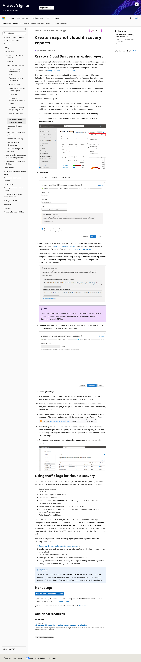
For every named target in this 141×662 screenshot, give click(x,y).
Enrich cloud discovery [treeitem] (15, 139)
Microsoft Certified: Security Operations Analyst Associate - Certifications (61, 625)
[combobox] (14, 33)
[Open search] (131, 18)
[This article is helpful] (133, 51)
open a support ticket (60, 601)
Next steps (119, 44)
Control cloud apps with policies (49, 593)
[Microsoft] (3, 18)
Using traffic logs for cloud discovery (61, 70)
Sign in (136, 18)
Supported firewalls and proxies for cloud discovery (59, 546)
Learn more (83, 606)
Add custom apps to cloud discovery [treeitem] (16, 79)
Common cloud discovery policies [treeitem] (16, 133)
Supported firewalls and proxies (63, 246)
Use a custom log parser (81, 249)
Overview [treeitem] (10, 62)
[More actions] (104, 31)
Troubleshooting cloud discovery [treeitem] (15, 150)
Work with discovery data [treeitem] (16, 114)
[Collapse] (25, 29)
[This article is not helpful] (135, 51)
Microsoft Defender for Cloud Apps (54, 31)
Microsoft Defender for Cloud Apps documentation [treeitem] (14, 39)
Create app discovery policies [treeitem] (14, 127)
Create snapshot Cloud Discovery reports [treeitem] (17, 121)
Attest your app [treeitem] (14, 84)
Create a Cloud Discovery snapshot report (125, 36)
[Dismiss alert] (137, 4)
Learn (37, 31)
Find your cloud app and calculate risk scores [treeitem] (16, 71)
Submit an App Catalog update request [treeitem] (17, 89)
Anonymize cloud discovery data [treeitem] (13, 143)
